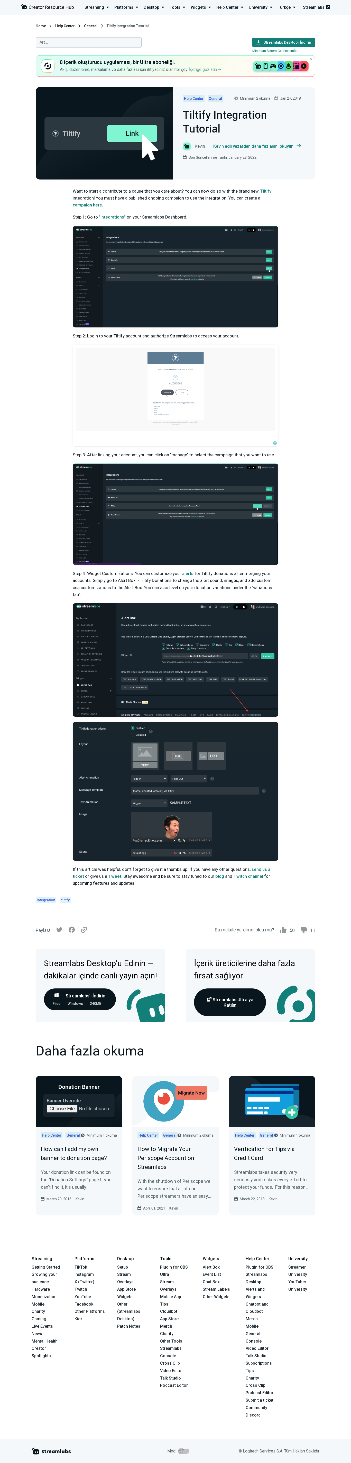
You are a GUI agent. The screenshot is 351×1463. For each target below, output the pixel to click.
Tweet (114, 876)
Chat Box (211, 1281)
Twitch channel (248, 876)
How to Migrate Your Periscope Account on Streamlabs (165, 1158)
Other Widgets (216, 1296)
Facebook (84, 1304)
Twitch (81, 1289)
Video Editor (171, 1370)
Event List (212, 1274)
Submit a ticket (259, 1400)
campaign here (87, 204)
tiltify (65, 900)
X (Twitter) (84, 1281)
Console (254, 1341)
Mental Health (45, 1341)
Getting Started (46, 1267)
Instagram (84, 1274)
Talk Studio (170, 1378)
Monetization (44, 1296)
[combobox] (89, 42)
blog (219, 876)
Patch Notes (128, 1326)
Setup (122, 1267)
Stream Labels (216, 1289)
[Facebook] (72, 931)
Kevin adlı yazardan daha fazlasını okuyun (253, 146)
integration (46, 900)
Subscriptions (259, 1363)
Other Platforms (90, 1311)
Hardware (41, 1289)
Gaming (39, 1318)
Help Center (65, 26)
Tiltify (265, 191)
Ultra (164, 1274)
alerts (187, 573)
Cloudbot (168, 1311)
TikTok (81, 1267)
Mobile (38, 1304)
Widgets (125, 1296)
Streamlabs (314, 7)
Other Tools (171, 1341)
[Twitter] (59, 931)
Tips (164, 1304)
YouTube (83, 1296)
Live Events (42, 1326)
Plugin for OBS (174, 1267)
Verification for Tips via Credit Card (264, 1153)
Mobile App (170, 1296)
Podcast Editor (174, 1385)
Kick (78, 1318)
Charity (38, 1311)
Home (41, 26)
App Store (126, 1289)
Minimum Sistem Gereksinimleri (275, 51)
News (37, 1333)
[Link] (84, 930)
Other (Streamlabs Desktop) (128, 1312)
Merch (166, 1326)
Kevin (80, 1199)
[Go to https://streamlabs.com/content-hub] (47, 7)
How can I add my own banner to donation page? (74, 1153)
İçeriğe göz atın (203, 69)
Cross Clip (170, 1363)
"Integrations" (112, 217)
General (90, 26)
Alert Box (211, 1267)
